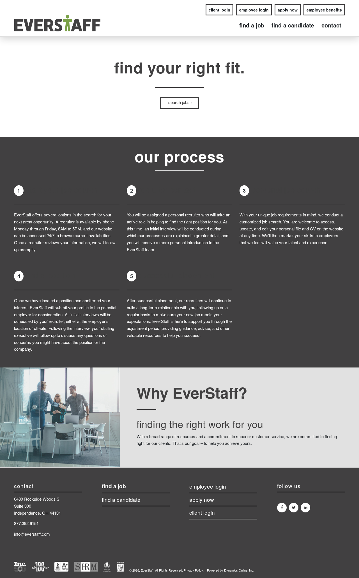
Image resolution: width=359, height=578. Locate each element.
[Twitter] (293, 507)
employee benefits (324, 10)
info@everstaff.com (32, 534)
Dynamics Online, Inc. (239, 570)
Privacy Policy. (194, 570)
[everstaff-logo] (57, 25)
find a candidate (121, 499)
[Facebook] (282, 507)
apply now (288, 10)
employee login (254, 10)
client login (219, 10)
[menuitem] (218, 9)
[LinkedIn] (305, 507)
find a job (114, 486)
